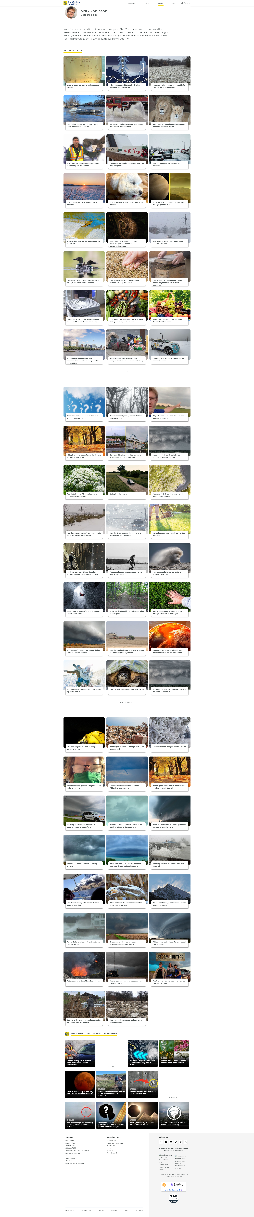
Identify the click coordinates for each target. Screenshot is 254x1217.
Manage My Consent (72, 1153)
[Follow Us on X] (185, 1142)
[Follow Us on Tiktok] (175, 1142)
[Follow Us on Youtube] (170, 1142)
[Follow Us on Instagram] (165, 1142)
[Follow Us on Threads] (180, 1142)
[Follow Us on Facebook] (160, 1142)
